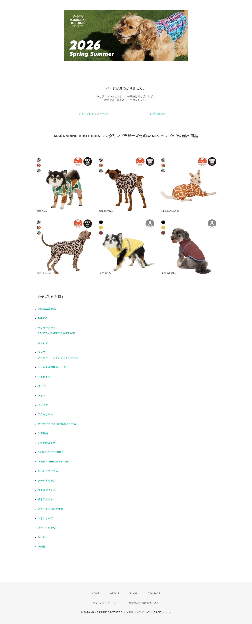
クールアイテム (47, 480)
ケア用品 (43, 433)
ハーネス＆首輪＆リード (52, 367)
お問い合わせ (158, 113)
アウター (43, 357)
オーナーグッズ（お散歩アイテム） (58, 423)
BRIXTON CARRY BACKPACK (56, 333)
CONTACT (154, 593)
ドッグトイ (44, 376)
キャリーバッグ (47, 327)
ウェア (41, 352)
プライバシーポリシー (105, 603)
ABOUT (114, 593)
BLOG (133, 593)
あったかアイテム (48, 471)
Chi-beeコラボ (47, 442)
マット (41, 395)
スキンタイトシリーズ (65, 357)
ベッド (41, 386)
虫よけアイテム (47, 490)
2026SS (43, 318)
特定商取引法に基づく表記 (144, 603)
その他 (41, 546)
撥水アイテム (45, 499)
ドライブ (43, 405)
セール (41, 537)
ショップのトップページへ (94, 113)
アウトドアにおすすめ (50, 509)
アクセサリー (45, 414)
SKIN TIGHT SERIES (51, 452)
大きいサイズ (45, 518)
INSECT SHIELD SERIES (53, 461)
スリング (43, 342)
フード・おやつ (47, 527)
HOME (96, 593)
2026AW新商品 (47, 309)
